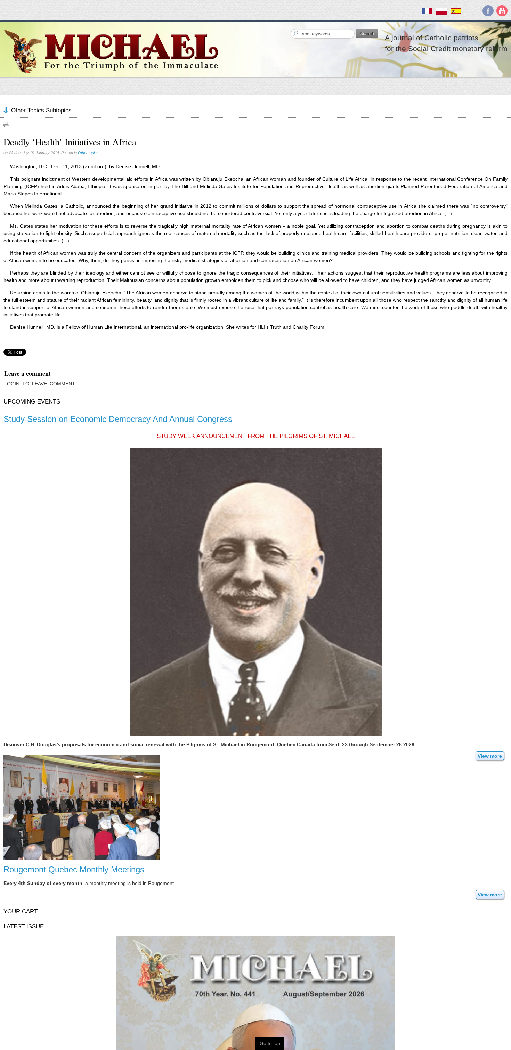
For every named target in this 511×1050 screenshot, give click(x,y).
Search (367, 33)
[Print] (6, 124)
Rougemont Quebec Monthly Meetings (73, 869)
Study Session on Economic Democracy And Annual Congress (117, 419)
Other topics (88, 152)
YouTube (502, 10)
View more (490, 756)
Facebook (488, 10)
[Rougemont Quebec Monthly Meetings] (81, 806)
